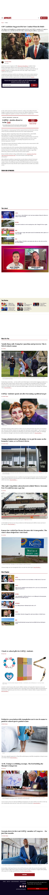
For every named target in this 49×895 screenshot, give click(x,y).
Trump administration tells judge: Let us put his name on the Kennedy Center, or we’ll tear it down (23, 440)
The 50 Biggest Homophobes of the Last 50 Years (27, 309)
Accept (37, 888)
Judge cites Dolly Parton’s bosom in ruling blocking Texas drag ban (11, 306)
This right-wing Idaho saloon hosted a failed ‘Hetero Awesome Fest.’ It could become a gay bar (24, 487)
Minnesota (20, 66)
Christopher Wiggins (8, 61)
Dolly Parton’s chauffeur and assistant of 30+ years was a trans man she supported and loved (31, 588)
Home (2, 22)
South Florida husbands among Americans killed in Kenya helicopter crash (30, 623)
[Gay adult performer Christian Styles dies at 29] (7, 604)
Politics (6, 22)
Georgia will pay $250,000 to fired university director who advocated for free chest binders (31, 242)
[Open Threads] (26, 886)
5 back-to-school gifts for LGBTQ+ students (17, 651)
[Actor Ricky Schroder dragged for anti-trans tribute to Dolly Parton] (7, 613)
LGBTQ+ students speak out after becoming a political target (23, 394)
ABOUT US (8, 881)
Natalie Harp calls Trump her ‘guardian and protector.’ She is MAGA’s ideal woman (23, 345)
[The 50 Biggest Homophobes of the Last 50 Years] (20, 309)
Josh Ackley (4, 348)
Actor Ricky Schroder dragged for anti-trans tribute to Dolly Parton (30, 614)
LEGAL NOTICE (24, 883)
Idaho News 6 (26, 519)
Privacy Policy (30, 883)
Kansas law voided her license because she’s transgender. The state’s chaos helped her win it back (24, 531)
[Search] (38, 18)
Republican (25, 66)
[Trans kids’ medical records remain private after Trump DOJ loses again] (7, 223)
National (17, 222)
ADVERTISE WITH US (23, 881)
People (16, 577)
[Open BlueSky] (23, 886)
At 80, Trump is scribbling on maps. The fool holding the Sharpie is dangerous (22, 765)
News (16, 230)
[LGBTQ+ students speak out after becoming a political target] (24, 411)
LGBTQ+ (3, 70)
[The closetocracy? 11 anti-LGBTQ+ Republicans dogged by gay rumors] (20, 304)
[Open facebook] (21, 886)
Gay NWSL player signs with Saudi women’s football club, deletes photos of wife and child (31, 233)
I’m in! (34, 85)
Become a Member (33, 120)
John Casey (4, 768)
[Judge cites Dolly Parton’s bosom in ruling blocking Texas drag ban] (4, 304)
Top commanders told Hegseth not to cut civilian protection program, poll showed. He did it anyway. (30, 597)
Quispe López (4, 653)
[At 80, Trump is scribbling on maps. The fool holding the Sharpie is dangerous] (24, 783)
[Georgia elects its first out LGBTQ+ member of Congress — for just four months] (24, 850)
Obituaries (17, 603)
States (16, 213)
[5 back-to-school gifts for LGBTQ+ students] (24, 668)
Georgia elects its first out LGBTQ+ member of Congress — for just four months (24, 832)
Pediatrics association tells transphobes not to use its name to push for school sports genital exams (24, 720)
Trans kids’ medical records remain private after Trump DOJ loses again (31, 224)
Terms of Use (38, 883)
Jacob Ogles (4, 490)
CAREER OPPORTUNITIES (15, 881)
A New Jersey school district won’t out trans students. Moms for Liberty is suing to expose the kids (31, 216)
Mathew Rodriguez (5, 723)
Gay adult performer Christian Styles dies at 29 (25, 605)
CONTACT (4, 881)
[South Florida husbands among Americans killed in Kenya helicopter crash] (7, 621)
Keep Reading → (8, 387)
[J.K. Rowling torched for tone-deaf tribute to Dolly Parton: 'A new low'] (7, 578)
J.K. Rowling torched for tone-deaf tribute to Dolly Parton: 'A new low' (30, 579)
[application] (25, 259)
